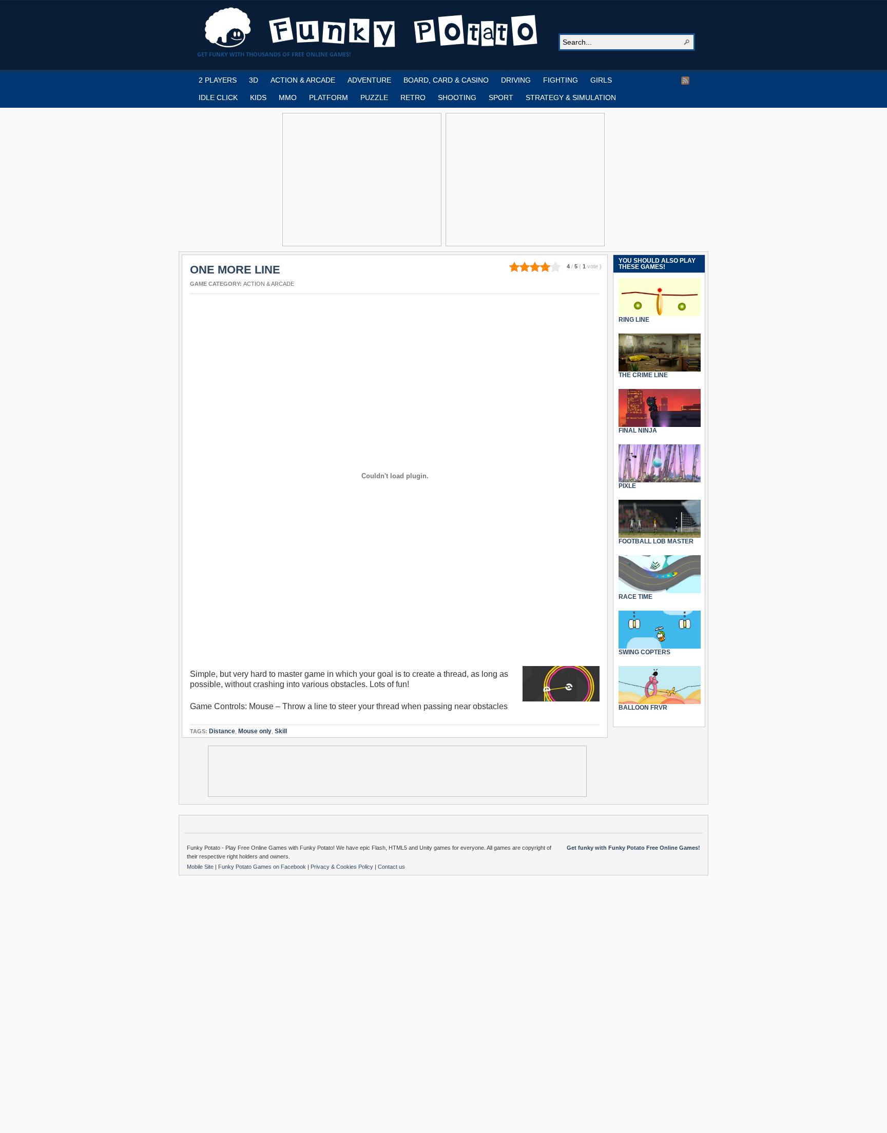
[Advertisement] (362, 179)
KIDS (258, 97)
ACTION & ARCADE (303, 80)
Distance (222, 731)
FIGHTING (560, 80)
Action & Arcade (268, 284)
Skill (281, 731)
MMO (288, 97)
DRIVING (516, 80)
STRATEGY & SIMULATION (571, 97)
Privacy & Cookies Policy (343, 867)
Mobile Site (201, 867)
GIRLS (601, 80)
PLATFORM (328, 97)
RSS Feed (685, 80)
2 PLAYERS (218, 80)
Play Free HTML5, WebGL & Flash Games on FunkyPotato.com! (371, 28)
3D (253, 80)
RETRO (413, 97)
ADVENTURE (369, 80)
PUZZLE (374, 97)
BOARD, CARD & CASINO (446, 80)
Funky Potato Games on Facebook (262, 867)
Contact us (391, 867)
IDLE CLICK (218, 97)
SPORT (501, 97)
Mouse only (255, 731)
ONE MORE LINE (235, 269)
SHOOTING (457, 97)
